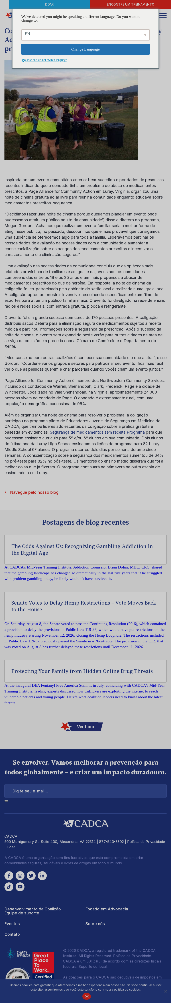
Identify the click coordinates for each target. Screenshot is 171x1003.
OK (87, 996)
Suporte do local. (93, 966)
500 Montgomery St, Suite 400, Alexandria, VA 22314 (50, 841)
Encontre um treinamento (130, 4)
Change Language (85, 49)
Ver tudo (85, 726)
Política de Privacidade (146, 841)
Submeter (6, 801)
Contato (12, 934)
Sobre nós (95, 923)
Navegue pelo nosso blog (34, 492)
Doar (49, 4)
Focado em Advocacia (107, 909)
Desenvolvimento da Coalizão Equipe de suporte (32, 911)
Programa (97, 432)
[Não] (165, 991)
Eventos (12, 923)
